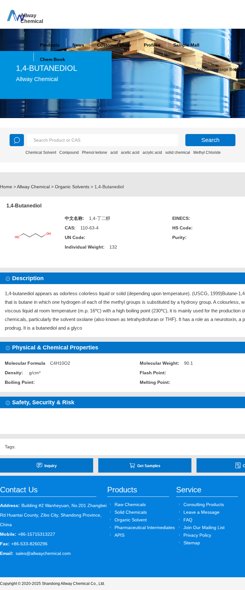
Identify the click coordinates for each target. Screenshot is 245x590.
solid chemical (177, 152)
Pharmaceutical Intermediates (145, 527)
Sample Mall (186, 45)
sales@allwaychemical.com (43, 553)
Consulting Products (203, 504)
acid (114, 152)
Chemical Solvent (41, 152)
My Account (201, 69)
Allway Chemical (33, 186)
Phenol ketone (94, 152)
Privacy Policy (197, 535)
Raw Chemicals (130, 504)
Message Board (223, 69)
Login (195, 63)
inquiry (50, 466)
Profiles (152, 45)
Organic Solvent (131, 519)
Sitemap (191, 542)
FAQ (187, 519)
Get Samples (148, 466)
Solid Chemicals (131, 512)
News (78, 45)
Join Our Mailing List (204, 527)
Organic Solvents (72, 186)
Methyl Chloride (207, 152)
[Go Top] (228, 536)
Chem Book (52, 59)
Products (50, 45)
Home (6, 186)
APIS (119, 535)
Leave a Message (201, 512)
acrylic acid (152, 152)
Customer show (114, 45)
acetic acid (130, 152)
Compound (69, 152)
